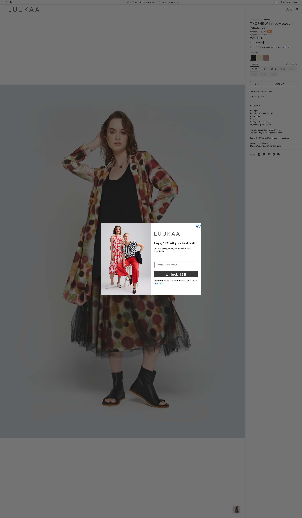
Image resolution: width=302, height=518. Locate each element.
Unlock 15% (176, 274)
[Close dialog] (198, 226)
